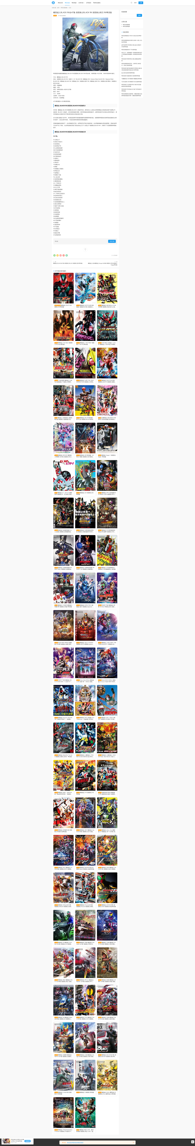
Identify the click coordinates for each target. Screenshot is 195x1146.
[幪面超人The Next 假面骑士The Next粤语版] (63, 325)
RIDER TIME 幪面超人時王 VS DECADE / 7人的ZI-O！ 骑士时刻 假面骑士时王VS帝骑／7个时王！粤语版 (63, 680)
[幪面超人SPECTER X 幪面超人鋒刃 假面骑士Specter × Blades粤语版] (85, 588)
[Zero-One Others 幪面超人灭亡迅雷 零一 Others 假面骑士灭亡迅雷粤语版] (85, 663)
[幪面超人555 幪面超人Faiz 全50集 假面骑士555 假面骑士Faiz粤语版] (85, 1000)
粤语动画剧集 (63, 15)
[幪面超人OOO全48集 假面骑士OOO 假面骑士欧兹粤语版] (107, 887)
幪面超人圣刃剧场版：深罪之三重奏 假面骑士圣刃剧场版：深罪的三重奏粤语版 (85, 455)
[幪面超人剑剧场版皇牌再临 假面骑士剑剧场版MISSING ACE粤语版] (85, 513)
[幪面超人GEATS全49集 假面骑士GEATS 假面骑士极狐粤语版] (107, 363)
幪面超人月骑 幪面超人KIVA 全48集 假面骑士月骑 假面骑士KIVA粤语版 (107, 943)
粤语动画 (67, 3)
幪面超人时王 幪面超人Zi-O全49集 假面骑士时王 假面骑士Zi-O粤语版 (63, 868)
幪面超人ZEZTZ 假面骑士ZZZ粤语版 (62, 306)
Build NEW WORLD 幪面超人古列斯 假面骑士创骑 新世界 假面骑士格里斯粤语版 (63, 643)
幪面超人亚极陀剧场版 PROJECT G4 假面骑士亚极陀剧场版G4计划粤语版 (85, 568)
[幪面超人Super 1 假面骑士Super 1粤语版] (107, 438)
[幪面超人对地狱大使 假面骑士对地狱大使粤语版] (63, 812)
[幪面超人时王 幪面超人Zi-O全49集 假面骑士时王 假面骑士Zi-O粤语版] (63, 850)
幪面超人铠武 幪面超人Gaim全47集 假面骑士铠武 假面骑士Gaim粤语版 (107, 868)
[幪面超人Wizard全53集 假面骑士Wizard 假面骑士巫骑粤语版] (63, 887)
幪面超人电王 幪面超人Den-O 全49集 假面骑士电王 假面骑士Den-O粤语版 (63, 980)
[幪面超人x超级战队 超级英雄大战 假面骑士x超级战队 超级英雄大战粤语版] (63, 400)
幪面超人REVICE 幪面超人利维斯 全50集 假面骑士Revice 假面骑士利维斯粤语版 (63, 455)
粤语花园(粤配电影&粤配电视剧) (75, 1142)
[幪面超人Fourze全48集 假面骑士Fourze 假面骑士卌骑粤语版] (85, 887)
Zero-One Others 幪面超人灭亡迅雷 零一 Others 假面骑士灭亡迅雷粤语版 (85, 680)
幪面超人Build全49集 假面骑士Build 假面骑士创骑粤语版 (85, 868)
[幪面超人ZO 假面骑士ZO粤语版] (85, 475)
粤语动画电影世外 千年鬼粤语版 (129, 49)
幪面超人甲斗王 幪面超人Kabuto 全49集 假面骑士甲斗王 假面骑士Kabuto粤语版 (85, 980)
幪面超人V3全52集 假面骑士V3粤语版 (63, 1093)
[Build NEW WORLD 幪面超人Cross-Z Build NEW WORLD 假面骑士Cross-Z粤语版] (107, 663)
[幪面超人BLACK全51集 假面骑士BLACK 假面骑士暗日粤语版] (107, 1037)
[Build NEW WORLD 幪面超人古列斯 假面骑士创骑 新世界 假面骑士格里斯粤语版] (63, 625)
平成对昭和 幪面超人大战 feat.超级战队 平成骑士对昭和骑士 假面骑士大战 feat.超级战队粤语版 (63, 381)
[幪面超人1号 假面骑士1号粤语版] (85, 775)
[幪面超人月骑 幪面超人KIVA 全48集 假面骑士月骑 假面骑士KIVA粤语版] (107, 925)
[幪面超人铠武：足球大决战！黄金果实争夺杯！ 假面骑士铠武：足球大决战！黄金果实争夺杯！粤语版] (63, 775)
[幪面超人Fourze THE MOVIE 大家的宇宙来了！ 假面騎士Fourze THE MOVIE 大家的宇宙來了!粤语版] (63, 700)
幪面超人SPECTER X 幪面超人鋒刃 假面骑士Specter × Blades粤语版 (84, 605)
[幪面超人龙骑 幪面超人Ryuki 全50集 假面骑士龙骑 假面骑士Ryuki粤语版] (107, 1000)
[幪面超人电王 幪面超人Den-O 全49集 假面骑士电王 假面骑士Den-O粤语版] (63, 962)
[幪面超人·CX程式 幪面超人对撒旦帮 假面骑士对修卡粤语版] (63, 588)
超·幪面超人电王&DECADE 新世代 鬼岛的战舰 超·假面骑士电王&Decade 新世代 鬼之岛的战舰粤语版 (107, 418)
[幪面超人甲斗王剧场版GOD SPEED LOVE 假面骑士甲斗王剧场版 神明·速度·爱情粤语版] (107, 475)
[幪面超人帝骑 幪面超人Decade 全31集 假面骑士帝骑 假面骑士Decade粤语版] (85, 925)
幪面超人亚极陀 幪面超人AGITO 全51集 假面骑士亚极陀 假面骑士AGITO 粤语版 (63, 1055)
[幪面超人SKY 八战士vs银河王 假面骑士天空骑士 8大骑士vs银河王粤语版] (107, 700)
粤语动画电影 (101, 274)
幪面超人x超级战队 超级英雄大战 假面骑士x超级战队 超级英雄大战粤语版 (63, 418)
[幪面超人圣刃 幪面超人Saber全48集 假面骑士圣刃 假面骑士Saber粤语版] (85, 812)
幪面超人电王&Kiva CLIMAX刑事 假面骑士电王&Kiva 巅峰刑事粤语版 (107, 306)
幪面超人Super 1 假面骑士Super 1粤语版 (107, 455)
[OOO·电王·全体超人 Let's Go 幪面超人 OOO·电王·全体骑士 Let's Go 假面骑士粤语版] (107, 325)
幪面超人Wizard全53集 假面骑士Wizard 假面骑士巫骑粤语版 (63, 905)
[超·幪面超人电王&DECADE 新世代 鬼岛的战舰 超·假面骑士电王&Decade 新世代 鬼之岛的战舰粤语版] (107, 400)
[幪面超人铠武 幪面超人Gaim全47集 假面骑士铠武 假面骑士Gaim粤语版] (107, 850)
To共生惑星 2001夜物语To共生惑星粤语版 (131, 81)
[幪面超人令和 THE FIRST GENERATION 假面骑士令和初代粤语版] (85, 363)
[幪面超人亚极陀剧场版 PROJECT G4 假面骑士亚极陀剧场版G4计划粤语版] (85, 550)
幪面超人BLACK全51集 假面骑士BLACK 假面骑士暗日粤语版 (67, 263)
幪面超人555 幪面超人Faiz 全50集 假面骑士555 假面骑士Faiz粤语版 (85, 1018)
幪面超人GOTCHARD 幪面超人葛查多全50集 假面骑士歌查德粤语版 (85, 306)
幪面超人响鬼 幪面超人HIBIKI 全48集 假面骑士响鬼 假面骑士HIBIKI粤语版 (107, 980)
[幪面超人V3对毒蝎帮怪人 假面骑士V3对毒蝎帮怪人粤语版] (107, 550)
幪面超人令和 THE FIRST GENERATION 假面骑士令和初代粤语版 (85, 381)
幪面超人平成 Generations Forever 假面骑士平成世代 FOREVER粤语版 (63, 1130)
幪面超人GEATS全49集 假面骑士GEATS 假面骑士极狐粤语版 (107, 381)
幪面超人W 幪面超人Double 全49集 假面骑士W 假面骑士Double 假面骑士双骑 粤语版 (63, 943)
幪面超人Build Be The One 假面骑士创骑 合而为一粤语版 (63, 755)
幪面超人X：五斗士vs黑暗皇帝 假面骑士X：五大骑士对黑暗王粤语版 (63, 493)
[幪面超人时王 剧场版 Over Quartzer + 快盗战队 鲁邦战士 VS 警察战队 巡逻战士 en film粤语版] (85, 700)
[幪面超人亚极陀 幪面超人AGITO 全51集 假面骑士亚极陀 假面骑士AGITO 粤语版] (63, 1037)
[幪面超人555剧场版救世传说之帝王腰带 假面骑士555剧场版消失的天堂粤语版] (107, 513)
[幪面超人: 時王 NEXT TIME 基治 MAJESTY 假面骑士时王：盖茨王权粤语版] (107, 625)
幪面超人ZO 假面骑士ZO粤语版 (84, 493)
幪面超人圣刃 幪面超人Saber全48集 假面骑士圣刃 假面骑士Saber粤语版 (85, 830)
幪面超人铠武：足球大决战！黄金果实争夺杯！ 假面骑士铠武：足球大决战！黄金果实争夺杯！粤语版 (63, 793)
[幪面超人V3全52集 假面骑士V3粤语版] (63, 1075)
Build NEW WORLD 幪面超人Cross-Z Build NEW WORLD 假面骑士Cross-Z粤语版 (106, 680)
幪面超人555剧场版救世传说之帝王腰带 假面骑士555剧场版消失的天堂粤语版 (106, 530)
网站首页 (60, 3)
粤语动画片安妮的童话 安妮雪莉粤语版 (130, 75)
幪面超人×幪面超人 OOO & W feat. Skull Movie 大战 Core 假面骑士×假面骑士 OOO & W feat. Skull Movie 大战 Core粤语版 (107, 755)
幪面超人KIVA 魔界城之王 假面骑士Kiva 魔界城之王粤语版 (107, 1093)
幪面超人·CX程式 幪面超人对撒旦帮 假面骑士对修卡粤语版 (63, 605)
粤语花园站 (97, 3)
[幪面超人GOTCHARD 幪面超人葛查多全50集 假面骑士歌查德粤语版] (85, 288)
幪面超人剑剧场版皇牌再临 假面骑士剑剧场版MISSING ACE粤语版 (85, 530)
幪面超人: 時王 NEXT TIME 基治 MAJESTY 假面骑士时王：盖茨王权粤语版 (107, 643)
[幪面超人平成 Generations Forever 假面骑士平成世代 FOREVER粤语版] (63, 1112)
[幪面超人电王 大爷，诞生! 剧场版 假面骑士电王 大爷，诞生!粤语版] (85, 1112)
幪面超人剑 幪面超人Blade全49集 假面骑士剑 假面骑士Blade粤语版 (63, 1018)
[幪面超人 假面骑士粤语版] (85, 1075)
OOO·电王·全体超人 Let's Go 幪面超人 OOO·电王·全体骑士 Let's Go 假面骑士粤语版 (107, 343)
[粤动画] (53, 2)
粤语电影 (74, 3)
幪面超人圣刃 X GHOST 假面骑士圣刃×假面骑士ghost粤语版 (85, 643)
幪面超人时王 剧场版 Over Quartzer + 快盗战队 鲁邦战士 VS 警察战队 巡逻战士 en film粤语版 (85, 718)
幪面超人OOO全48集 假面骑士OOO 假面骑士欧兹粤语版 (107, 905)
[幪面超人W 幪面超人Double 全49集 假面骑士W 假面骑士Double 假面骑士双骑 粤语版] (63, 925)
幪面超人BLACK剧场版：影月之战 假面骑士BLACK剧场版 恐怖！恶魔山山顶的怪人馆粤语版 (85, 418)
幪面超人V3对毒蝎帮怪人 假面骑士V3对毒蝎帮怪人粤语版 (107, 568)
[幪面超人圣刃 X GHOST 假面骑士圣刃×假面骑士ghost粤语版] (85, 625)
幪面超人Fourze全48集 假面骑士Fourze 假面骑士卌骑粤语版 (85, 905)
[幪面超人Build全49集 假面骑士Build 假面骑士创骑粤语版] (85, 850)
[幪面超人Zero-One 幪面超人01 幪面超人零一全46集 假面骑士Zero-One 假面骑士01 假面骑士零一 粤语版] (107, 812)
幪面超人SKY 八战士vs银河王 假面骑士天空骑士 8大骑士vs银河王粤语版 (106, 718)
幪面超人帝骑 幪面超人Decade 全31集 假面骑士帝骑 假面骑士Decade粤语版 (85, 943)
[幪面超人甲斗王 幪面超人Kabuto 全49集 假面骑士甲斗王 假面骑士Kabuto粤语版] (85, 962)
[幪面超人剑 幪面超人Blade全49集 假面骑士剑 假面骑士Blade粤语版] (63, 1000)
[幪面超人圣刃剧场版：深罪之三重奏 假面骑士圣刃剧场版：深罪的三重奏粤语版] (85, 438)
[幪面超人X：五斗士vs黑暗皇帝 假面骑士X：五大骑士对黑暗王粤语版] (63, 475)
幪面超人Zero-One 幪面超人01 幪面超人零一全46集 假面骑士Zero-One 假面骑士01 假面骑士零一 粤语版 (106, 830)
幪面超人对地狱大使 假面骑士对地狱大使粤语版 (63, 830)
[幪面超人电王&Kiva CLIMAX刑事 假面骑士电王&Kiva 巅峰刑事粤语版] (107, 288)
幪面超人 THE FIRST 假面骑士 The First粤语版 (85, 343)
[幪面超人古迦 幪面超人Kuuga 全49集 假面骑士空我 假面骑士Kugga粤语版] (85, 1037)
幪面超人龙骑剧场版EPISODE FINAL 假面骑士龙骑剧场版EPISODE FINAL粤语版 (63, 568)
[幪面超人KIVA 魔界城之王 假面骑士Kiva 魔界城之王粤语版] (107, 1075)
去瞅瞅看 (27, 1141)
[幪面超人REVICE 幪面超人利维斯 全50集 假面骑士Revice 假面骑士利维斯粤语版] (63, 438)
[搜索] (131, 2)
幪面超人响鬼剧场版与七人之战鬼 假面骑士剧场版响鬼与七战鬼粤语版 (63, 530)
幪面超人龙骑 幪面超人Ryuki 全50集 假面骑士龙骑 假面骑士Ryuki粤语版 (107, 1018)
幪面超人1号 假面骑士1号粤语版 (85, 793)
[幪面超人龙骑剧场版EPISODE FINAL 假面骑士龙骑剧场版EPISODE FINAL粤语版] (63, 550)
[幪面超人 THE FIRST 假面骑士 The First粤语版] (85, 325)
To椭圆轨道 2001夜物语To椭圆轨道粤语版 (131, 78)
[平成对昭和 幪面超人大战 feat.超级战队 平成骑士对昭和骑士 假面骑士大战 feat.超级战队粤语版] (63, 363)
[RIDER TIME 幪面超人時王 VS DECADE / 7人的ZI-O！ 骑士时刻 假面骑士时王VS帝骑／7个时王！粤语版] (63, 663)
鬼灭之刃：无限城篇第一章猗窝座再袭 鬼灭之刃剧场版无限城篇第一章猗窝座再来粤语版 (131, 54)
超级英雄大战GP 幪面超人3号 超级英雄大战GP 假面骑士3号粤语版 (107, 793)
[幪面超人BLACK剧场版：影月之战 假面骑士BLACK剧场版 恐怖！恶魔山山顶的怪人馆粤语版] (85, 400)
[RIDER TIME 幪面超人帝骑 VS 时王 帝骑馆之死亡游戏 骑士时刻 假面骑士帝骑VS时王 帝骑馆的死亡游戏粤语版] (107, 588)
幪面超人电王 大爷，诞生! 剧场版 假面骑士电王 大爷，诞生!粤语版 (85, 1130)
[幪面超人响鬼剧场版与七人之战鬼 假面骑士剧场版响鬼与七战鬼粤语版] (63, 513)
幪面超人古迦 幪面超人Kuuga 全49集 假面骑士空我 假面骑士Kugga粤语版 (85, 1055)
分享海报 (115, 255)
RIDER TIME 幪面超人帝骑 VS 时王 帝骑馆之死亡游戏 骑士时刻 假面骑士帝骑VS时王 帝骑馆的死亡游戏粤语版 (107, 605)
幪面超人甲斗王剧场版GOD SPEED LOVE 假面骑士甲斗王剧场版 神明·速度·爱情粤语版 (107, 493)
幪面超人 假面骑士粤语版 (85, 1092)
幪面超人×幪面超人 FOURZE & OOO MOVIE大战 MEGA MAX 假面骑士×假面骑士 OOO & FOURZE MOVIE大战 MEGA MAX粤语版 (85, 755)
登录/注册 (112, 241)
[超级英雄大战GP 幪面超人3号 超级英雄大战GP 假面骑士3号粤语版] (107, 775)
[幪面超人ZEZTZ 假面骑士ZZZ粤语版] (63, 288)
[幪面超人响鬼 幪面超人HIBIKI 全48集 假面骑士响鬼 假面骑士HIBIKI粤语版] (107, 962)
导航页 (89, 3)
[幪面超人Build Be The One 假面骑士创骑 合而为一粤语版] (63, 738)
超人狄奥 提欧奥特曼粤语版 (128, 72)
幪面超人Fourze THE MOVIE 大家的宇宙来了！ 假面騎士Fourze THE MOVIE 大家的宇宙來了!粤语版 (63, 718)
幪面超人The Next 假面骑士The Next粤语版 (63, 343)
